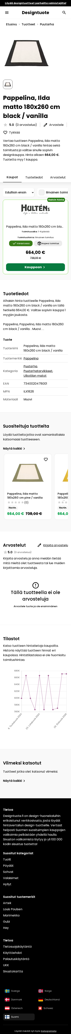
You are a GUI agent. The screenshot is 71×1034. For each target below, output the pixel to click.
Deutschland (52, 999)
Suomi (15, 1016)
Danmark (16, 999)
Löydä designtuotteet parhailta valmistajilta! (35, 3)
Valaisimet (11, 878)
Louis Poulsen (12, 909)
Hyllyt (7, 884)
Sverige (15, 990)
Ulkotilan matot (35, 376)
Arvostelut (58, 177)
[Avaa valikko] (7, 12)
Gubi (6, 921)
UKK (6, 965)
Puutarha (47, 24)
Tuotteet (28, 24)
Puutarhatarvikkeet (37, 371)
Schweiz (48, 1008)
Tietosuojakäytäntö (17, 946)
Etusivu (11, 24)
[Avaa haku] (64, 12)
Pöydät (8, 865)
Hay (6, 928)
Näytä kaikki (12, 448)
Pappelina (30, 358)
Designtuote (35, 13)
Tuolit (7, 859)
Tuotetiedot (34, 177)
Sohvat (8, 872)
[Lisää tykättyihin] (46, 459)
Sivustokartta (13, 971)
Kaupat (12, 177)
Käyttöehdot (12, 953)
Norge (48, 990)
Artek (7, 903)
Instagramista (48, 1030)
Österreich (17, 1008)
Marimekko (11, 915)
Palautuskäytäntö (16, 959)
